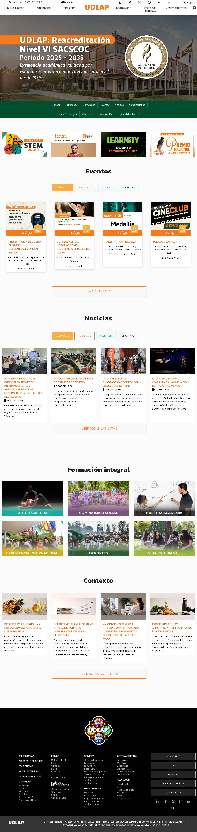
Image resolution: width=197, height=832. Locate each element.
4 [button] (107, 99)
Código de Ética (58, 798)
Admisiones (173, 757)
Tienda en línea (124, 798)
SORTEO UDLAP (26, 756)
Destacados (62, 187)
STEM (119, 787)
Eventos (105, 104)
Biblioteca (23, 791)
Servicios (23, 794)
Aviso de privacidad (159, 825)
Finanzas (55, 795)
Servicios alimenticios (94, 774)
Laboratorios (90, 763)
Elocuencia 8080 (59, 777)
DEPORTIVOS (128, 187)
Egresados (72, 104)
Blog (53, 763)
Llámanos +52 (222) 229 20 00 (27, 2)
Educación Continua (150, 9)
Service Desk (123, 793)
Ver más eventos (99, 291)
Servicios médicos (92, 780)
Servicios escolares (93, 804)
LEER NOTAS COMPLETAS (99, 674)
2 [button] (95, 99)
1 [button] (89, 99)
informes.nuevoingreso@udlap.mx (117, 825)
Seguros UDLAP (91, 807)
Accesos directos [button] (176, 8)
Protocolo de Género (173, 783)
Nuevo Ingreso (15, 8)
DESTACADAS (62, 336)
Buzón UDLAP (90, 769)
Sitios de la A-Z (26, 797)
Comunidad (89, 104)
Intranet (22, 788)
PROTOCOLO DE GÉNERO (31, 761)
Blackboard (24, 786)
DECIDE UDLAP (26, 766)
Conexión (55, 772)
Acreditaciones (137, 104)
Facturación (89, 766)
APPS (119, 795)
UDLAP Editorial (58, 760)
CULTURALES (107, 187)
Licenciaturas (43, 8)
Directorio (68, 2)
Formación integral (67, 114)
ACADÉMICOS (84, 187)
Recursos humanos (93, 801)
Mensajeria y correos (94, 777)
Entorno (55, 769)
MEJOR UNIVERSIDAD (29, 771)
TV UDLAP (56, 774)
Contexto (87, 114)
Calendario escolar (60, 789)
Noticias (119, 104)
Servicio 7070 (90, 783)
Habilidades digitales (126, 790)
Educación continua (126, 772)
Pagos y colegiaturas (94, 798)
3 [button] (101, 99)
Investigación (105, 114)
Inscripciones (90, 795)
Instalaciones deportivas (95, 772)
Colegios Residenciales (95, 760)
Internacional (123, 774)
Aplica (173, 765)
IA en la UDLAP (124, 784)
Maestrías (69, 8)
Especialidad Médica (129, 114)
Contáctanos (173, 792)
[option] (98, 57)
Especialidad (123, 769)
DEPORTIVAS (128, 336)
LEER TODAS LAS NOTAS (99, 428)
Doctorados (123, 8)
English (190, 2)
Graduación (56, 792)
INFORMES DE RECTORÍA (30, 776)
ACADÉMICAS (84, 336)
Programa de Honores (29, 800)
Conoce (56, 104)
